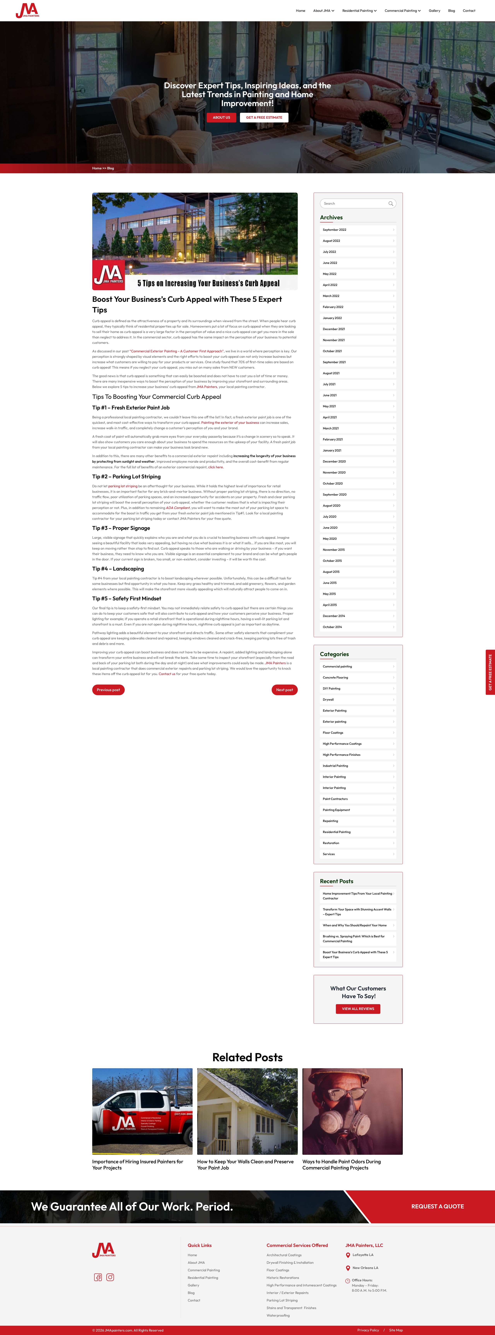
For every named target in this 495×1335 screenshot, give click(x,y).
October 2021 (332, 351)
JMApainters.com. (119, 1330)
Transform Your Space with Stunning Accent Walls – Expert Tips (357, 911)
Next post (284, 689)
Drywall (328, 700)
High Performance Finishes (341, 755)
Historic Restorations (283, 1277)
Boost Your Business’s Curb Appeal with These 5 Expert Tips (355, 954)
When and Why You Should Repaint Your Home (355, 925)
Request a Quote (437, 1207)
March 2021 (331, 428)
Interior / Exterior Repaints (288, 1292)
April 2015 (330, 605)
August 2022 (331, 241)
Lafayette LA (363, 1255)
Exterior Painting (334, 711)
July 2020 (329, 517)
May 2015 (329, 594)
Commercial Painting (401, 10)
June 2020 (330, 528)
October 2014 (332, 627)
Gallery (434, 10)
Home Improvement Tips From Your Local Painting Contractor (357, 896)
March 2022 (331, 296)
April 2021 (330, 417)
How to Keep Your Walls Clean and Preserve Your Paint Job (245, 1164)
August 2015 (331, 572)
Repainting (330, 821)
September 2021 (334, 362)
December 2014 (334, 616)
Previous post (108, 689)
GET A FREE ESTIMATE (264, 117)
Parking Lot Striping (282, 1300)
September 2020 (334, 494)
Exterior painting (334, 722)
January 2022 (332, 318)
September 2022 (334, 230)
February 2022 (333, 307)
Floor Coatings (333, 733)
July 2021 (329, 384)
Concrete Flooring (335, 677)
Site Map (396, 1330)
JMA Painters (275, 663)
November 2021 (334, 340)
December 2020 (334, 461)
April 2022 (330, 285)
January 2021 (332, 450)
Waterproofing (278, 1315)
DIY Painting (331, 688)
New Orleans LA (365, 1268)
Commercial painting (337, 666)
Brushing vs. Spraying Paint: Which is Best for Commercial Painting (354, 938)
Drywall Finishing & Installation (290, 1262)
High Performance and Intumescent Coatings (302, 1285)
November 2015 (334, 550)
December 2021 (334, 329)
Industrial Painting (335, 766)
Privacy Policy (368, 1330)
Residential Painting (357, 10)
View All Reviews (358, 1008)
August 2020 (331, 506)
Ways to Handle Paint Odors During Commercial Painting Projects (341, 1164)
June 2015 (330, 583)
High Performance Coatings (342, 744)
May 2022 (329, 274)
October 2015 (332, 561)
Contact (469, 10)
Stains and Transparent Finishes (291, 1308)
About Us (221, 117)
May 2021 (329, 406)
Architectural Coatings (284, 1255)
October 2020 (333, 483)
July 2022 (329, 252)
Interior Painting (334, 777)
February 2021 (333, 439)
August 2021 (331, 373)
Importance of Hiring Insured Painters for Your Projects (137, 1164)
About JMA (321, 10)
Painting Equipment (336, 810)
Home (300, 10)
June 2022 (330, 263)
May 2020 (330, 539)
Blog (451, 10)
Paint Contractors (335, 799)
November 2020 (334, 472)
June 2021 (330, 395)
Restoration (331, 843)
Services (329, 854)
